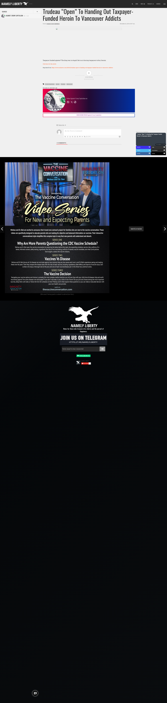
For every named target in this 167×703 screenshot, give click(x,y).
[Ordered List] (75, 137)
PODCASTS (150, 4)
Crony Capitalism (49, 84)
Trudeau (63, 84)
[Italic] (67, 137)
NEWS (137, 4)
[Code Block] (82, 137)
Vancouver (69, 84)
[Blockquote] (80, 137)
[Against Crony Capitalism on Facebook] (24, 16)
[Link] (85, 137)
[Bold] (65, 137)
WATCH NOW (136, 229)
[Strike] (72, 137)
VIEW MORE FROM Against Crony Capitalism (88, 115)
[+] (89, 136)
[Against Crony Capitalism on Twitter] (26, 16)
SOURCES (158, 4)
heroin (57, 84)
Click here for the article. (49, 64)
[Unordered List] (77, 137)
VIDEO (142, 4)
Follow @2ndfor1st (84, 356)
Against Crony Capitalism (14, 15)
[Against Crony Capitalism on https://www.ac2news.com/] (28, 16)
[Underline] (70, 137)
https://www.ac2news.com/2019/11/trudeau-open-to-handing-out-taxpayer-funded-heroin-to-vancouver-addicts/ (82, 67)
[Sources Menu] (164, 4)
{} (87, 136)
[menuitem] (132, 4)
